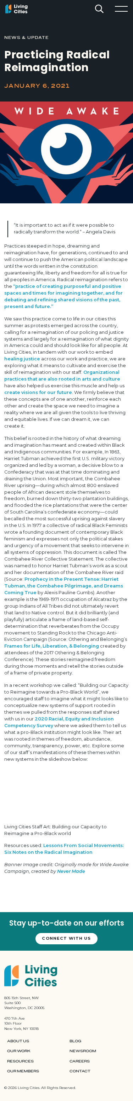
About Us (18, 1041)
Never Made (71, 871)
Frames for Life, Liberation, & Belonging (51, 646)
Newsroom (83, 1051)
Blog (75, 1041)
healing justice (22, 358)
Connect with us (66, 938)
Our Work (19, 1051)
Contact (80, 1071)
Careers (80, 1061)
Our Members (23, 1071)
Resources (20, 1061)
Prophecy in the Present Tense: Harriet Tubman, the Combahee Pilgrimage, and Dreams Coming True (63, 585)
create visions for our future (38, 392)
